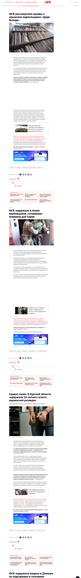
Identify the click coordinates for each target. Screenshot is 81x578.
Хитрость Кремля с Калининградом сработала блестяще (45, 201)
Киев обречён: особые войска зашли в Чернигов (16, 378)
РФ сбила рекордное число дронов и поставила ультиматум (30, 195)
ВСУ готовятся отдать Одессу (31, 199)
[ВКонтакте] (28, 174)
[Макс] (23, 174)
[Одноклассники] (31, 174)
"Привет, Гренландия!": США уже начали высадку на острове (16, 201)
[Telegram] (26, 174)
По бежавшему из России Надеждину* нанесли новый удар (45, 384)
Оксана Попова (16, 346)
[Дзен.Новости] (20, 174)
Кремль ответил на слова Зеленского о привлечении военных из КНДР (45, 195)
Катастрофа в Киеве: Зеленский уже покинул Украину (30, 379)
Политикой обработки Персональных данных (30, 5)
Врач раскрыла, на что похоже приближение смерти (16, 195)
